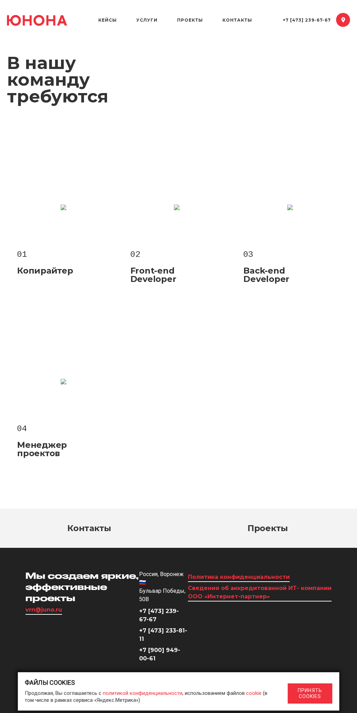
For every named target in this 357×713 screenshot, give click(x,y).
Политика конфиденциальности (239, 577)
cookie (253, 693)
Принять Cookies (310, 693)
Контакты (237, 20)
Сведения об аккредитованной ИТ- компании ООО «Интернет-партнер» (260, 592)
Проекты (190, 20)
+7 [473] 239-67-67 (307, 20)
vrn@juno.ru (43, 609)
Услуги (147, 20)
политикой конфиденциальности (142, 693)
